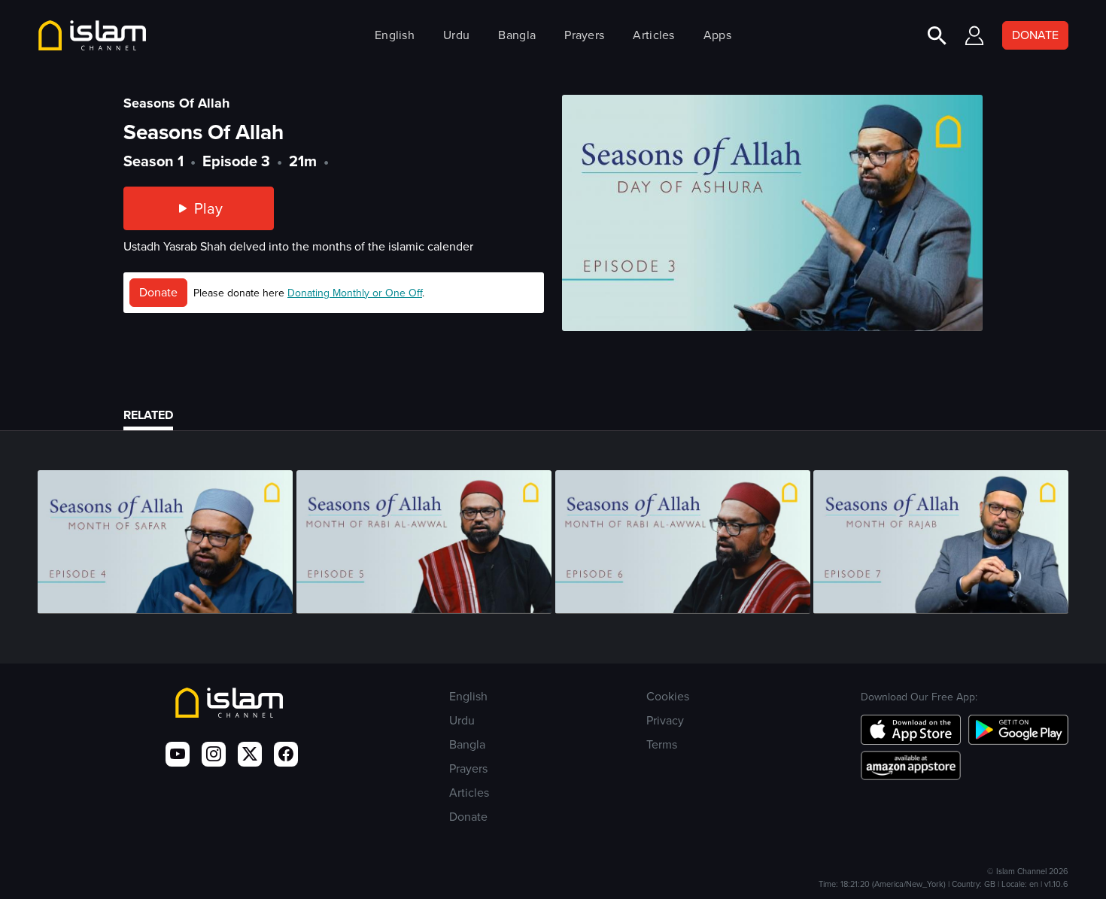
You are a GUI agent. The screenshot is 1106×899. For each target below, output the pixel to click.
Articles (653, 35)
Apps (717, 35)
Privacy (665, 720)
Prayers (584, 35)
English (395, 35)
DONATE (1035, 35)
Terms (661, 744)
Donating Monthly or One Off (354, 293)
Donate (158, 292)
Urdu (456, 35)
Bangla (517, 35)
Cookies (667, 696)
